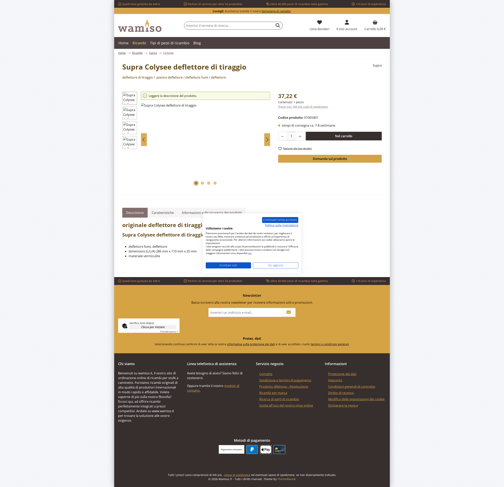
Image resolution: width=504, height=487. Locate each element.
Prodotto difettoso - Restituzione (283, 386)
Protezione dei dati (342, 374)
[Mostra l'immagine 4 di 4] (215, 183)
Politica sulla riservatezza (281, 225)
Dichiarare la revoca (343, 405)
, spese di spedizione (236, 475)
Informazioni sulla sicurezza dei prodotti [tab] (212, 213)
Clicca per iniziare (153, 327)
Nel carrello (343, 136)
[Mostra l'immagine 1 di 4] (196, 183)
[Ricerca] (278, 26)
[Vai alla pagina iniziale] (139, 25)
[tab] (135, 213)
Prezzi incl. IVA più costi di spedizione (303, 107)
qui (249, 253)
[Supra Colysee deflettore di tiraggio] (205, 145)
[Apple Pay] (265, 449)
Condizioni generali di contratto (351, 386)
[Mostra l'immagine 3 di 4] (208, 183)
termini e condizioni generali (330, 344)
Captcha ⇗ (169, 331)
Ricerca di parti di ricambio (279, 399)
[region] (196, 140)
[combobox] (228, 26)
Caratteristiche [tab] (163, 213)
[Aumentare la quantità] (300, 136)
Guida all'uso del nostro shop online (286, 405)
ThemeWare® (286, 479)
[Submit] (289, 312)
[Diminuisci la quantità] (282, 136)
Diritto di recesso (341, 393)
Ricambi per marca (273, 393)
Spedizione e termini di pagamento (285, 380)
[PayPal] (252, 449)
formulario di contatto (276, 11)
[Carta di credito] (279, 449)
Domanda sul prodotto (330, 159)
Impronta (335, 380)
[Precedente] (144, 139)
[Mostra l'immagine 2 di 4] (202, 183)
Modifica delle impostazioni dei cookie (356, 399)
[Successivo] (267, 139)
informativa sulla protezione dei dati (251, 344)
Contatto (265, 374)
